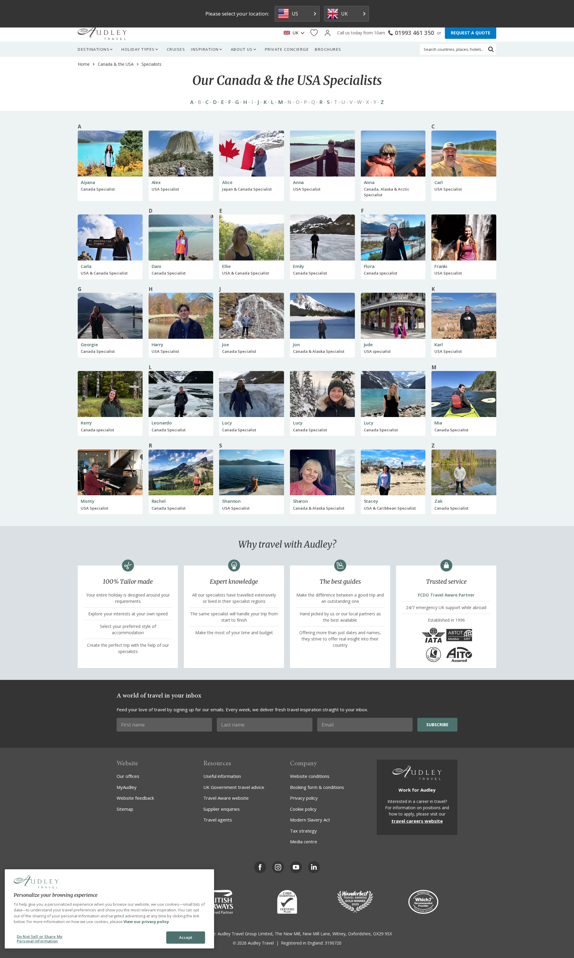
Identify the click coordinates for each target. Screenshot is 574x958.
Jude (368, 344)
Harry (157, 344)
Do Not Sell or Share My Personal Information (39, 939)
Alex (156, 182)
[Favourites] (314, 33)
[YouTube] (296, 867)
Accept (186, 937)
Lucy (227, 423)
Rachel (159, 501)
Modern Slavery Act (310, 820)
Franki (440, 266)
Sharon (300, 501)
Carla (86, 266)
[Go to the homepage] (102, 33)
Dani (156, 266)
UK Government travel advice (233, 787)
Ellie (226, 266)
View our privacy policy (146, 921)
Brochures (328, 49)
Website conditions (309, 776)
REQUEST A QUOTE (470, 33)
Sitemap (125, 809)
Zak (438, 501)
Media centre (303, 841)
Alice (227, 182)
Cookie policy (303, 809)
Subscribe (437, 724)
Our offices (128, 776)
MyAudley (127, 787)
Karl (438, 344)
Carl (438, 182)
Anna (298, 182)
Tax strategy (303, 831)
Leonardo (162, 423)
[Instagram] (278, 867)
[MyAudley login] (327, 33)
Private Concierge (287, 49)
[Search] (491, 49)
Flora (369, 266)
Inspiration (205, 49)
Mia (438, 423)
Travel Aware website (226, 798)
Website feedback (135, 798)
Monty (87, 501)
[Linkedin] (314, 867)
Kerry (86, 423)
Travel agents (217, 820)
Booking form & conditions (317, 787)
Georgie (89, 344)
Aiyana (88, 182)
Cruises (176, 49)
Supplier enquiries (221, 809)
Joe (225, 344)
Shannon (231, 501)
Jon (296, 344)
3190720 (333, 943)
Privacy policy (304, 798)
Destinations (93, 49)
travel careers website (417, 821)
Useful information (222, 776)
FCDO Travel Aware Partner (446, 595)
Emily (298, 266)
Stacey (371, 501)
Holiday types (138, 49)
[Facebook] (260, 867)
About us (242, 49)
